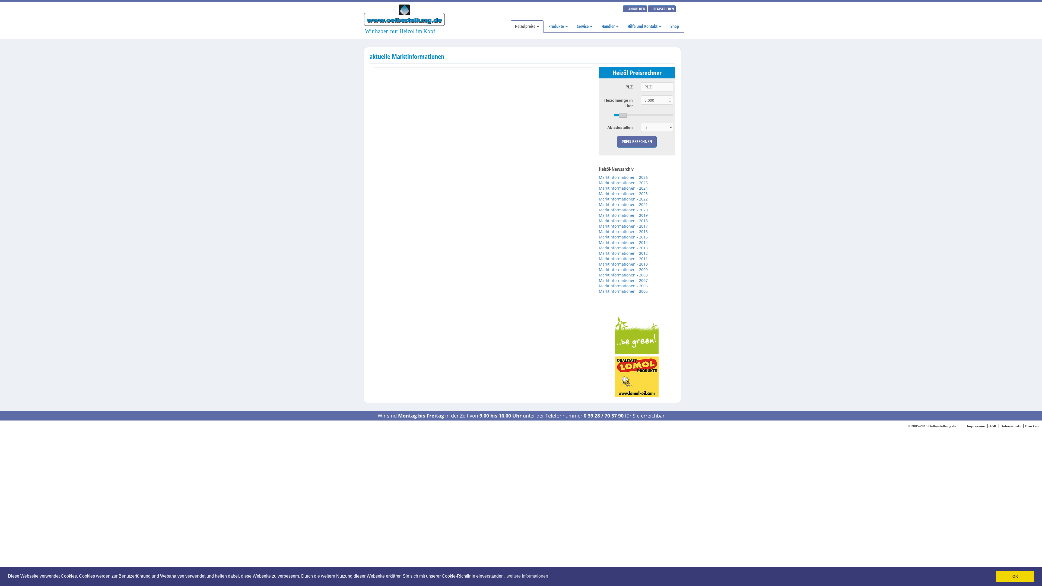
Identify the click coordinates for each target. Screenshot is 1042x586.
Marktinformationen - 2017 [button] (623, 226)
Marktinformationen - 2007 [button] (623, 280)
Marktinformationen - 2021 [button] (623, 204)
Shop (675, 26)
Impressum (976, 426)
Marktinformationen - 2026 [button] (623, 177)
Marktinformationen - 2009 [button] (623, 269)
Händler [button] (609, 26)
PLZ (629, 87)
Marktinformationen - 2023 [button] (623, 193)
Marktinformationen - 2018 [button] (623, 220)
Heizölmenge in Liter (618, 102)
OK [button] (1015, 576)
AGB (992, 426)
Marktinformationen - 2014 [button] (623, 242)
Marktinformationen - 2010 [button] (623, 264)
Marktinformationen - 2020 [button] (623, 209)
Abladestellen (620, 127)
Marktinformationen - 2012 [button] (623, 253)
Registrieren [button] (663, 8)
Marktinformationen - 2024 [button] (623, 188)
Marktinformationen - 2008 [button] (623, 275)
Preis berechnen (637, 142)
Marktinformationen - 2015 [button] (623, 237)
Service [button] (583, 26)
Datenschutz (1010, 426)
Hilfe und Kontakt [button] (643, 26)
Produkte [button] (556, 26)
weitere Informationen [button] (527, 576)
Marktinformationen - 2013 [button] (623, 247)
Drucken (1032, 426)
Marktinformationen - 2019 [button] (623, 215)
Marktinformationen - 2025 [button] (623, 182)
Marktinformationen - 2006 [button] (623, 285)
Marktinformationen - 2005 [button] (623, 291)
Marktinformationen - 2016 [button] (623, 231)
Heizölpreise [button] (525, 26)
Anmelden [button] (636, 8)
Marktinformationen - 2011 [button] (623, 258)
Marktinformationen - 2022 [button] (623, 199)
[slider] (643, 115)
